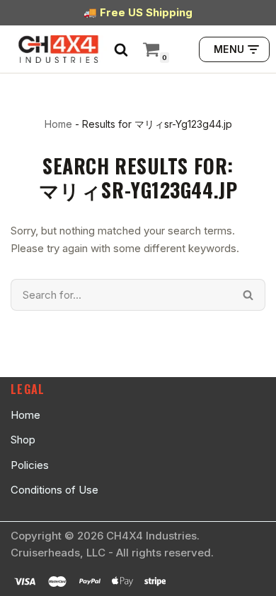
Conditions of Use (54, 489)
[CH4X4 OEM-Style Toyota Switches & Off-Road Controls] (59, 49)
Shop (23, 439)
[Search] (121, 49)
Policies (30, 465)
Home (58, 124)
